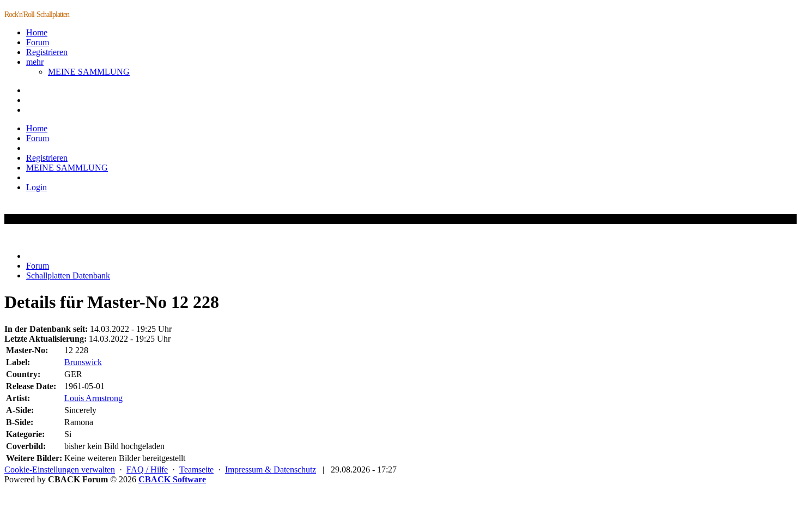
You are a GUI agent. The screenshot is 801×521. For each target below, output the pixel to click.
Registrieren (47, 52)
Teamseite (196, 469)
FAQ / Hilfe (147, 469)
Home (36, 32)
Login (36, 187)
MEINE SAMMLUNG (89, 71)
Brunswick (83, 362)
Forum (37, 42)
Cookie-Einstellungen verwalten (59, 469)
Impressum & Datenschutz (270, 469)
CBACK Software (172, 479)
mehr (35, 61)
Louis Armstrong (93, 398)
